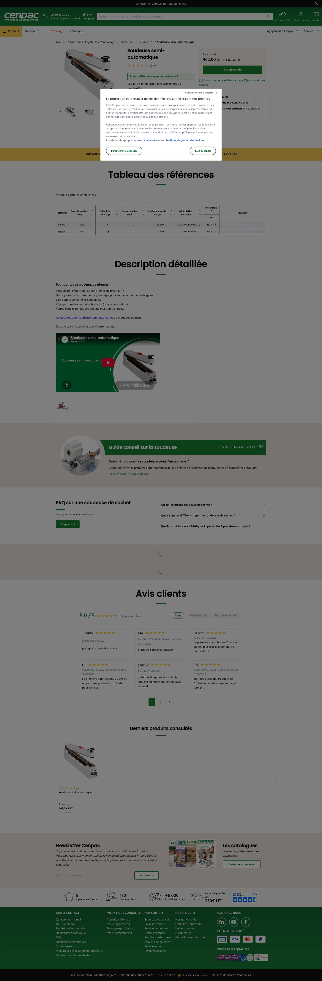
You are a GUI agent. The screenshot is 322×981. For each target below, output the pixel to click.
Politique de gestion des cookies (185, 140)
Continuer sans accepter (199, 93)
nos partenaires (146, 140)
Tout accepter (203, 151)
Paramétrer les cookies (124, 151)
